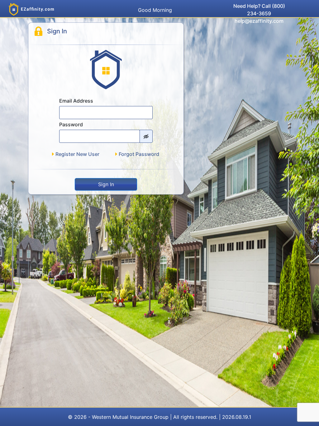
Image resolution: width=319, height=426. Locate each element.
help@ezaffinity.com (259, 21)
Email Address (76, 101)
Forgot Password (139, 154)
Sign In (106, 184)
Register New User (77, 154)
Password (71, 124)
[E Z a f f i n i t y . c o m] (31, 9)
